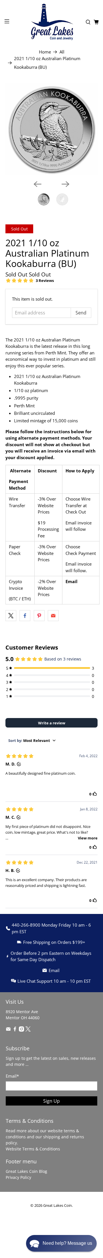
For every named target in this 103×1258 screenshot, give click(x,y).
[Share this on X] (10, 615)
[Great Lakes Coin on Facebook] (14, 1030)
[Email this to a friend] (53, 615)
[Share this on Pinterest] (39, 615)
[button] (61, 1243)
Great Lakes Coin (57, 1205)
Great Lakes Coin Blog (26, 1171)
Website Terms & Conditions (33, 1149)
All (62, 52)
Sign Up (51, 1101)
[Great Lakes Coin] (51, 22)
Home (45, 52)
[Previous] (37, 184)
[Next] (65, 184)
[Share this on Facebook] (24, 615)
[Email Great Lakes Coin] (8, 1030)
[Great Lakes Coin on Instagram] (21, 1030)
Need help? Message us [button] (67, 1243)
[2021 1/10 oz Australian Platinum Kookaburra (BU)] (51, 129)
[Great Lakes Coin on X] (28, 1030)
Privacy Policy (18, 1177)
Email (72, 581)
